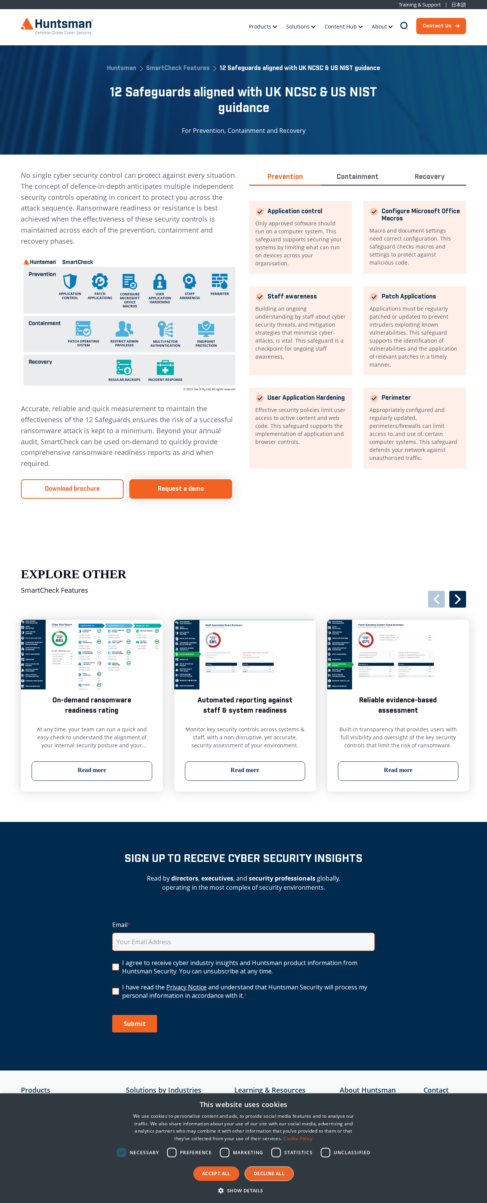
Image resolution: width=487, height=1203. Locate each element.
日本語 (458, 5)
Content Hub (341, 26)
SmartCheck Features (178, 68)
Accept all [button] (216, 1173)
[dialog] (243, 1148)
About (379, 26)
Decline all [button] (269, 1173)
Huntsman (121, 68)
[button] (243, 1190)
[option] (92, 705)
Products (260, 26)
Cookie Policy (298, 1138)
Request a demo (181, 489)
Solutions (298, 26)
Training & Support (420, 5)
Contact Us (437, 25)
